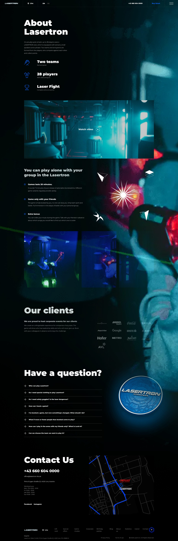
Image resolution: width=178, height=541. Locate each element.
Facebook (28, 504)
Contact (145, 529)
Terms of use (119, 538)
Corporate (89, 529)
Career (137, 529)
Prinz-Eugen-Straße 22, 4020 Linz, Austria (39, 481)
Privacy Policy (105, 538)
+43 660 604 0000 (135, 3)
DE (48, 3)
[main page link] (11, 3)
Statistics (128, 529)
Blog (111, 529)
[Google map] (121, 485)
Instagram (38, 504)
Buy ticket (156, 3)
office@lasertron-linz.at (32, 476)
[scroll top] (151, 527)
